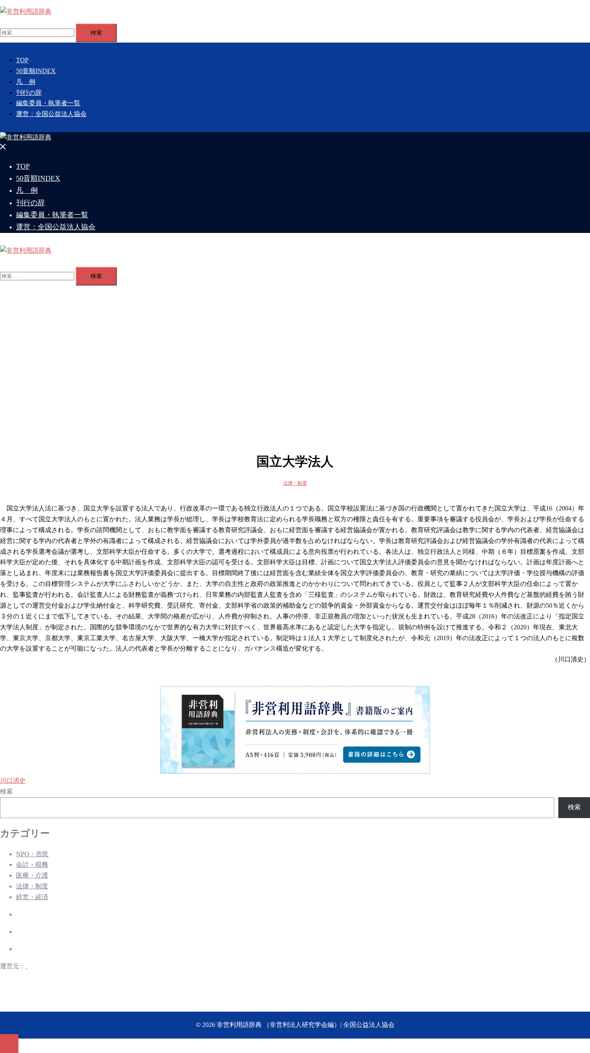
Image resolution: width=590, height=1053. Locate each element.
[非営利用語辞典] (25, 11)
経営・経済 (32, 897)
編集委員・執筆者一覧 (48, 103)
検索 (6, 791)
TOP (22, 60)
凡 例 (25, 81)
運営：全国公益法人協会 (51, 113)
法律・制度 (295, 483)
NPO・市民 (32, 854)
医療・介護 (32, 875)
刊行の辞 (29, 92)
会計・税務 (32, 864)
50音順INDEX (36, 70)
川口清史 (13, 780)
